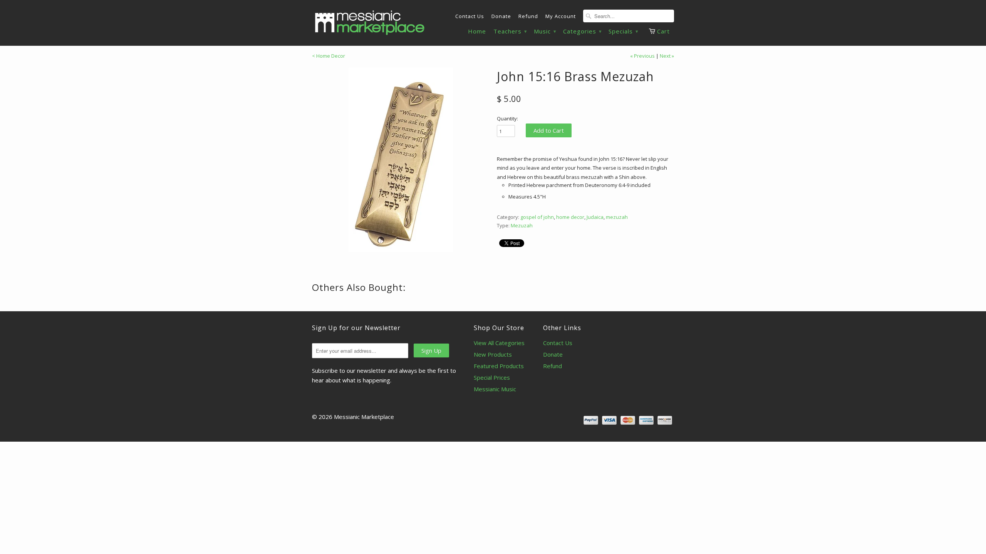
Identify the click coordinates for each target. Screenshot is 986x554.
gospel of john (537, 217)
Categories (582, 31)
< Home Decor (328, 55)
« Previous (642, 55)
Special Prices (492, 377)
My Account (560, 16)
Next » (667, 55)
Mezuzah (522, 225)
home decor (570, 217)
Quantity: (507, 118)
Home (477, 31)
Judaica (595, 217)
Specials (623, 31)
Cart (663, 31)
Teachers (510, 31)
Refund (528, 16)
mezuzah (617, 217)
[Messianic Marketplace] (370, 23)
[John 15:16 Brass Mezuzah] (400, 159)
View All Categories (499, 343)
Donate (501, 16)
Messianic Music (495, 389)
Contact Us (469, 16)
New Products (493, 354)
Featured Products (499, 366)
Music (545, 31)
